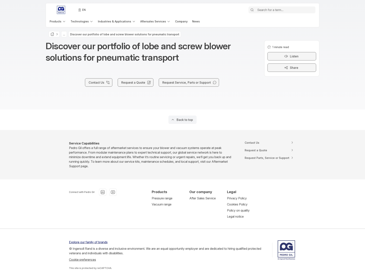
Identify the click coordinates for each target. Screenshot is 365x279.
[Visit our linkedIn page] (102, 192)
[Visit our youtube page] (113, 192)
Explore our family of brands (88, 242)
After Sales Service (202, 198)
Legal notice (235, 216)
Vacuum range (161, 204)
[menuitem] (58, 21)
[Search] (252, 9)
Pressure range (162, 198)
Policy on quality (238, 210)
